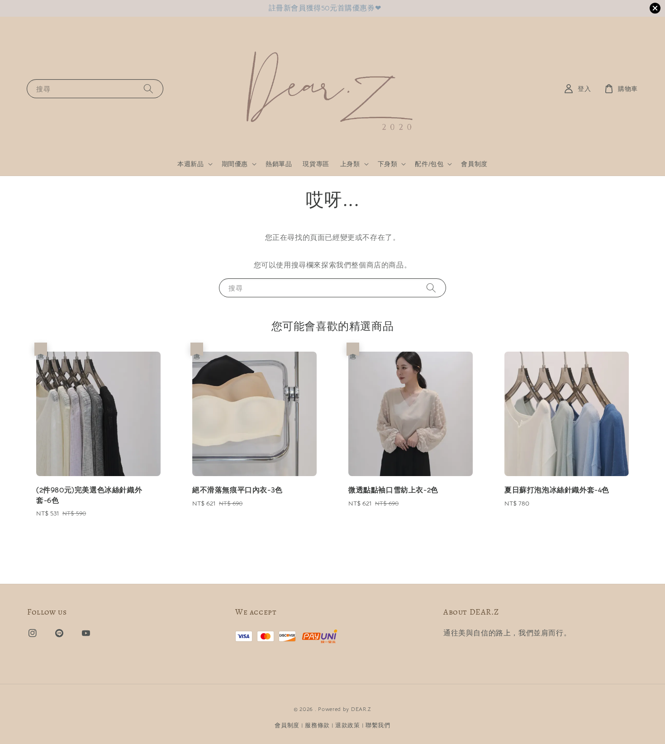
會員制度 (474, 164)
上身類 (350, 164)
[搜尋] (148, 88)
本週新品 (190, 164)
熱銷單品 (279, 164)
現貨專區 (316, 164)
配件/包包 (429, 164)
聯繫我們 (378, 725)
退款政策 (347, 725)
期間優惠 (235, 164)
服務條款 (317, 725)
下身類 (388, 164)
